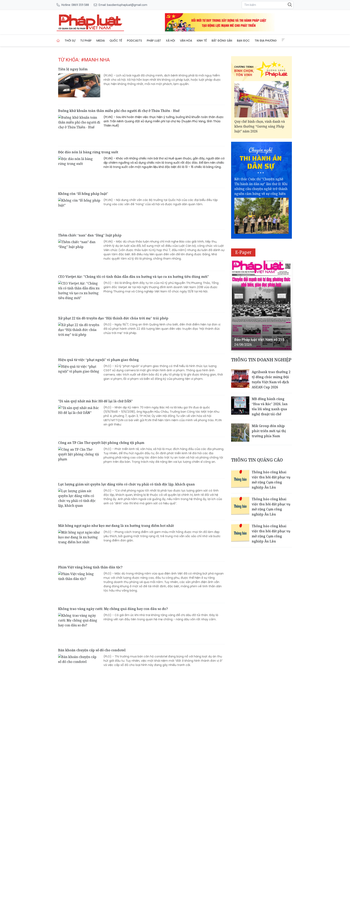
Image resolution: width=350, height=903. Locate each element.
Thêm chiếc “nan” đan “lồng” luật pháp (90, 235)
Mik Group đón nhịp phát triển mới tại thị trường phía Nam (269, 431)
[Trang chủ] (58, 40)
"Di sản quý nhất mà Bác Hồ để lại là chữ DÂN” (95, 401)
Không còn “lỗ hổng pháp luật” (83, 193)
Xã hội (170, 41)
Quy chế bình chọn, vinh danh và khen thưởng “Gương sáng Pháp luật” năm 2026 (259, 126)
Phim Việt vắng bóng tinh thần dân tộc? (90, 567)
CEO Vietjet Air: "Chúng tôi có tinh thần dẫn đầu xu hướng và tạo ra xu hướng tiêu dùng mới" (133, 276)
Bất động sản (222, 41)
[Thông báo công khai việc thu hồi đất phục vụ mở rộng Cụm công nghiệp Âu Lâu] (240, 479)
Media (100, 41)
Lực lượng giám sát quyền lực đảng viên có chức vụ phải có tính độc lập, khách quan (126, 484)
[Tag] (90, 22)
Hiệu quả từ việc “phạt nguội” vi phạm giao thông (98, 360)
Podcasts (134, 41)
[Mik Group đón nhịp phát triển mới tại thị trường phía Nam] (240, 432)
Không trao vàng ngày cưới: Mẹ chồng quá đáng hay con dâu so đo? (113, 609)
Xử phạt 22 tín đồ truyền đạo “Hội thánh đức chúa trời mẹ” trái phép (113, 318)
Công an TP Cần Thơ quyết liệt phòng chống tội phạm (101, 442)
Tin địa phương (266, 41)
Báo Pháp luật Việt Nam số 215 (259, 339)
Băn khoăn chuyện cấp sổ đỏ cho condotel (92, 650)
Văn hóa (186, 41)
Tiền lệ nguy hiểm (73, 69)
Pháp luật (154, 41)
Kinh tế (202, 41)
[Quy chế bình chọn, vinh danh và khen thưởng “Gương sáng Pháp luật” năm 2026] (261, 99)
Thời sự (70, 41)
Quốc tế (116, 41)
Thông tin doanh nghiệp (261, 359)
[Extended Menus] (283, 40)
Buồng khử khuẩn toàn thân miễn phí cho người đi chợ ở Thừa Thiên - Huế (119, 110)
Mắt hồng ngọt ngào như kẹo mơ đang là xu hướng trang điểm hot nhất (116, 525)
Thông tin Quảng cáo (257, 460)
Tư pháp (86, 41)
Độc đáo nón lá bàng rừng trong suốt (88, 152)
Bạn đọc (243, 41)
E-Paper (243, 252)
